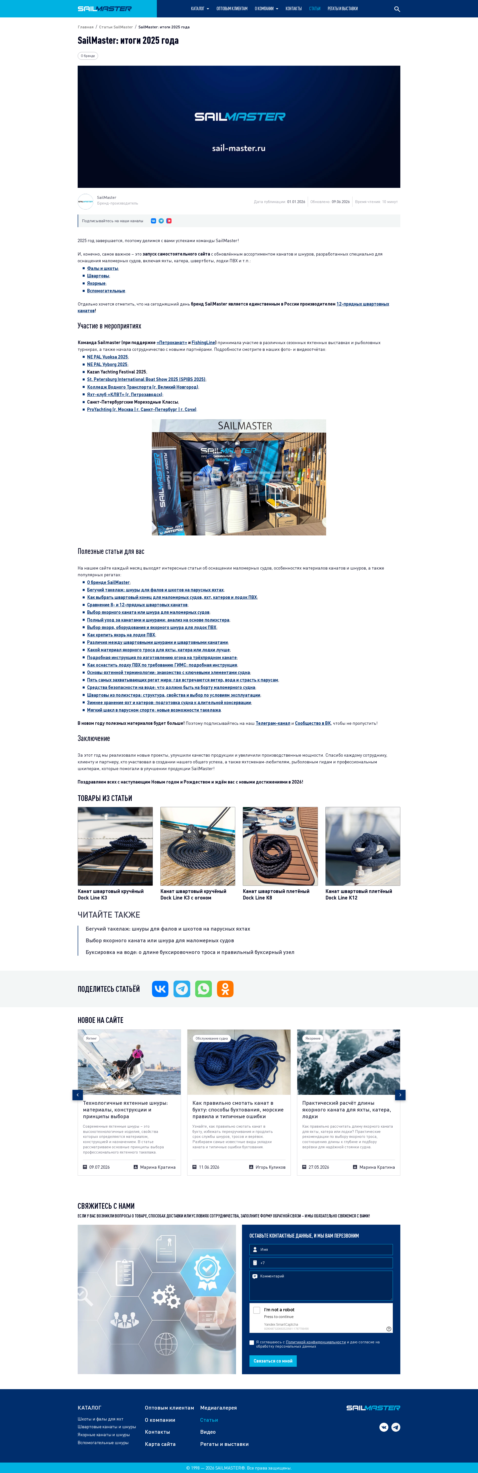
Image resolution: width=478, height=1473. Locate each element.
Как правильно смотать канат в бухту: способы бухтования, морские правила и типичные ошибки (238, 1109)
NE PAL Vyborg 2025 (107, 364)
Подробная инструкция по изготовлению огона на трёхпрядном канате (162, 657)
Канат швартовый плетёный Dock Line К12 (358, 894)
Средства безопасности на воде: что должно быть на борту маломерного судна (171, 687)
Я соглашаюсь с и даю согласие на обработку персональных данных (318, 1344)
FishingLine (203, 342)
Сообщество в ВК (313, 723)
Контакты (294, 8)
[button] (77, 1095)
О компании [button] (264, 8)
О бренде (88, 55)
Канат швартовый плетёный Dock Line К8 (276, 894)
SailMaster (106, 197)
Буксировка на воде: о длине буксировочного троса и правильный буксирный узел (190, 952)
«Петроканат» (172, 342)
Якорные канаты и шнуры (104, 1434)
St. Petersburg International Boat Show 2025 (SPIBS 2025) (146, 379)
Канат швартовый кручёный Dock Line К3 (111, 894)
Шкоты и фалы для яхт (100, 1418)
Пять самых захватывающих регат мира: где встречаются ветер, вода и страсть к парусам (182, 680)
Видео (208, 1431)
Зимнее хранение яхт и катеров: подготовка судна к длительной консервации (169, 702)
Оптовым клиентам (232, 8)
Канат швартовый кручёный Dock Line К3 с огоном (193, 894)
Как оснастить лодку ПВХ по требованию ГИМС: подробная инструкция (162, 665)
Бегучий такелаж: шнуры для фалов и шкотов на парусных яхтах (168, 929)
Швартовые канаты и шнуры (107, 1426)
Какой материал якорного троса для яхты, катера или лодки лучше (158, 649)
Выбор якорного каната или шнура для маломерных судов (160, 940)
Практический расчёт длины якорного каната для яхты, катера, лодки (346, 1109)
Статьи (209, 1419)
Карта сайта (160, 1443)
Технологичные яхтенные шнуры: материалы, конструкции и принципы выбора (125, 1109)
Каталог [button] (197, 8)
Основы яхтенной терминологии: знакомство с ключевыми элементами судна (168, 672)
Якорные (96, 283)
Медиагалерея (218, 1407)
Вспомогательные (106, 290)
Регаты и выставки (343, 8)
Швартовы (98, 275)
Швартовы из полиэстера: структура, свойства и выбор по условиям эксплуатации (173, 695)
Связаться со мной (273, 1361)
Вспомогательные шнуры (103, 1442)
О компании (160, 1419)
